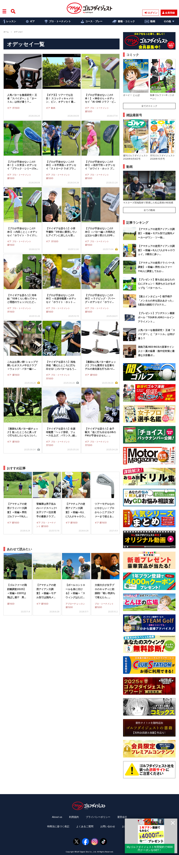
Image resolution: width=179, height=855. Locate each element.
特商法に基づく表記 (58, 826)
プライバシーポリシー (98, 816)
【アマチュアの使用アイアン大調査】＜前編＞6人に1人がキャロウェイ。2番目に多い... (156, 250)
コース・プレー (93, 21)
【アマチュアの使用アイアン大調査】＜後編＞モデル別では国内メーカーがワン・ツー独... (156, 233)
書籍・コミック (126, 21)
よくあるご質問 (84, 826)
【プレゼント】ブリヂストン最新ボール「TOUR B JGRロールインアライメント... (156, 317)
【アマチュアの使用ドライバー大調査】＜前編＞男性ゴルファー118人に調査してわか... (156, 266)
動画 (152, 21)
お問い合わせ (107, 826)
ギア (32, 21)
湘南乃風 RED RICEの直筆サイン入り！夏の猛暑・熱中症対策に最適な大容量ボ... (156, 351)
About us (57, 816)
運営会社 (122, 816)
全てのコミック (149, 105)
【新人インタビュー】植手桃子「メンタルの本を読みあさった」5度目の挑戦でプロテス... (156, 300)
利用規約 (74, 816)
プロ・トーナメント (60, 21)
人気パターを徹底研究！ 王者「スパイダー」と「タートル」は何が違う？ (156, 334)
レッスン (11, 21)
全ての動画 (149, 210)
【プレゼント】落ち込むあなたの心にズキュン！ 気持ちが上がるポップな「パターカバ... (156, 283)
